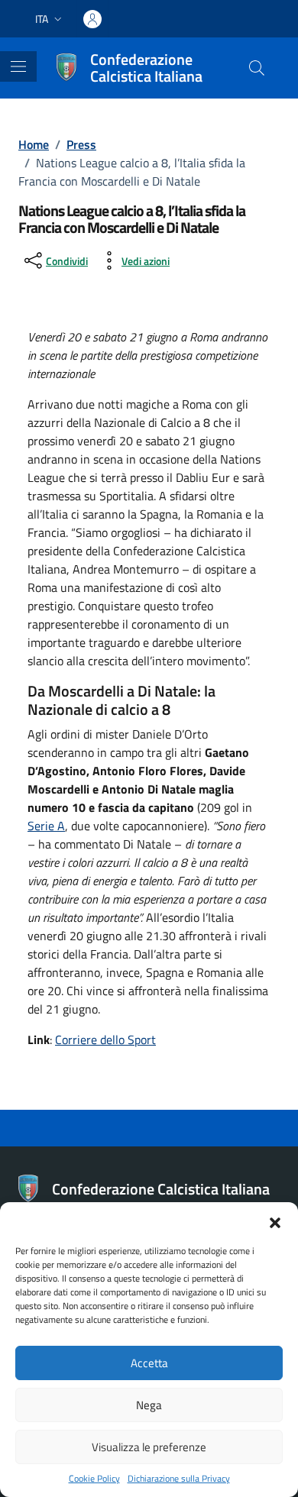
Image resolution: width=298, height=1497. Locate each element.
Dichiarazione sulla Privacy (179, 1479)
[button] (275, 1221)
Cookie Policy (94, 1479)
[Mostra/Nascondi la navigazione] (18, 66)
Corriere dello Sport (105, 1039)
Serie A (46, 825)
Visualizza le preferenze (149, 1447)
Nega (149, 1405)
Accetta (149, 1363)
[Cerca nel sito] (256, 68)
